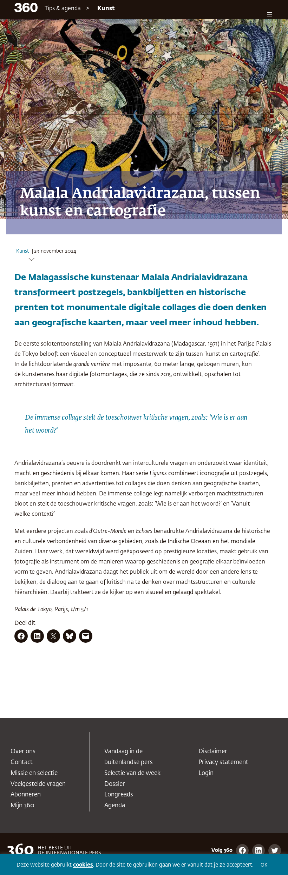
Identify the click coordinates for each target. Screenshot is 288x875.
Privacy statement (223, 763)
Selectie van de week (132, 773)
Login (206, 773)
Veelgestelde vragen (38, 784)
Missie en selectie (34, 773)
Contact (22, 763)
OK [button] (264, 865)
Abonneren (26, 795)
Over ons (23, 752)
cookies (83, 865)
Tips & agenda (63, 9)
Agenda (114, 806)
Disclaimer (212, 752)
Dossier (114, 784)
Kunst (106, 9)
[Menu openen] (269, 15)
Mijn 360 (22, 806)
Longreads (118, 795)
